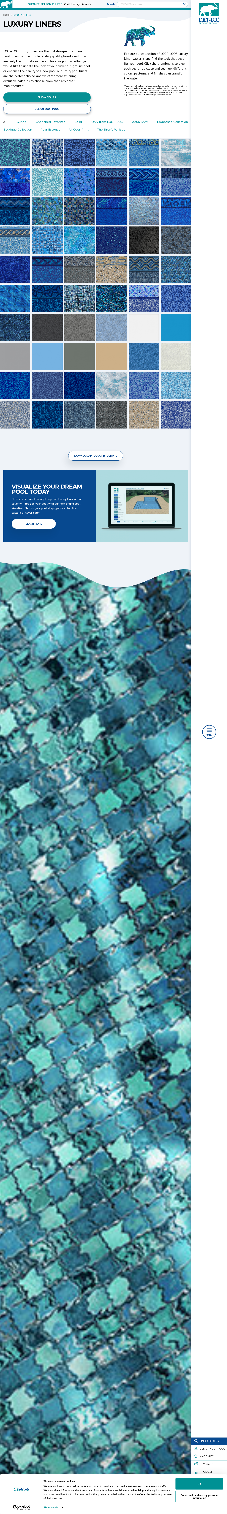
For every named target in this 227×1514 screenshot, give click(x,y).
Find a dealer (47, 97)
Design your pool (47, 108)
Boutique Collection (17, 129)
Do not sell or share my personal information (199, 1496)
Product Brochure (207, 1473)
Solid (78, 122)
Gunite (21, 122)
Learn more (34, 523)
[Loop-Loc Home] (6, 4)
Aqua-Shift (140, 122)
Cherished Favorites (50, 122)
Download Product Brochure (95, 455)
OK (199, 1483)
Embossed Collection (172, 122)
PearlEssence (50, 129)
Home (6, 15)
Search (111, 4)
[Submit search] (185, 4)
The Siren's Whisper (112, 129)
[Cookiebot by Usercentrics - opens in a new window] (21, 1507)
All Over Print (79, 129)
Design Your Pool (212, 1448)
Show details (51, 1507)
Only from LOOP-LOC (107, 122)
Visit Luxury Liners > (77, 4)
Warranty (207, 1456)
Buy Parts (206, 1464)
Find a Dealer (209, 1441)
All (5, 122)
